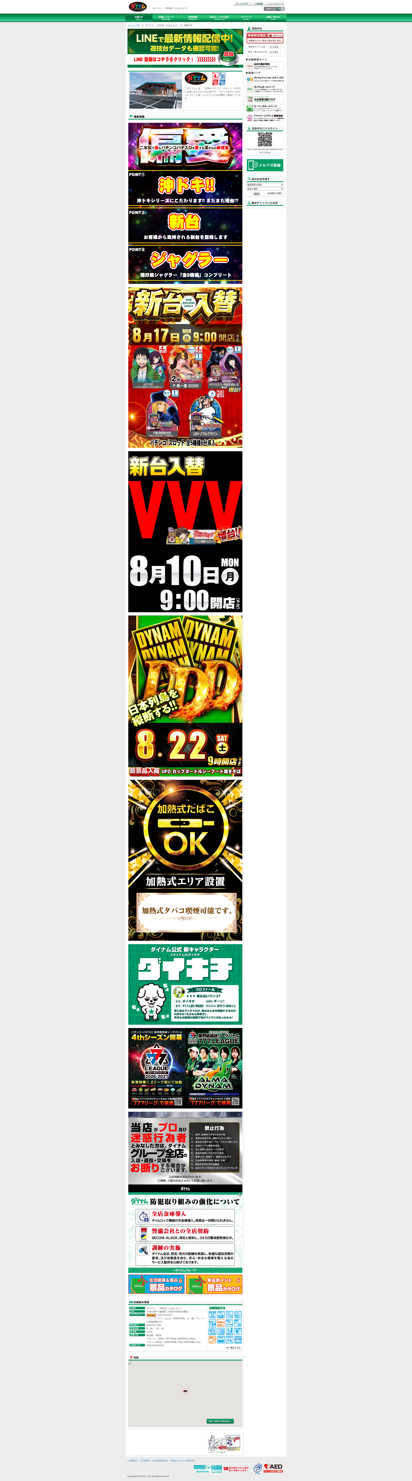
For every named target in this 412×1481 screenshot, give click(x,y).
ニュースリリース (276, 4)
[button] (185, 1391)
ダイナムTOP (241, 4)
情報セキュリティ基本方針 (182, 1460)
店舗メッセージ (166, 18)
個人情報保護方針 (160, 1460)
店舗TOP (139, 18)
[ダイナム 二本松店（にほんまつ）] (224, 1450)
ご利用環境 (132, 1460)
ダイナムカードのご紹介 (219, 18)
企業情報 (258, 4)
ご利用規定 (145, 1460)
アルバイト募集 (246, 18)
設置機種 (192, 18)
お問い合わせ (273, 18)
